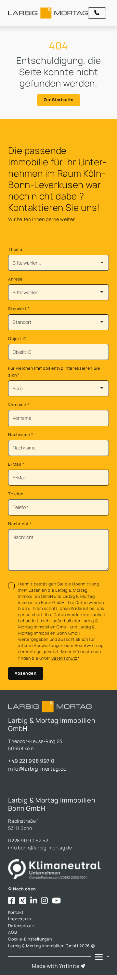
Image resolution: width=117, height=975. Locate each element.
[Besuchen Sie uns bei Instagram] (44, 901)
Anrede (15, 279)
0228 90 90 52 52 (28, 840)
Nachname (20, 434)
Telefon (15, 494)
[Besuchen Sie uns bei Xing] (22, 901)
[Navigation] (99, 957)
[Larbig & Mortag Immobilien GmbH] (48, 13)
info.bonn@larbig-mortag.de (40, 848)
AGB (12, 932)
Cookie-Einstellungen (30, 939)
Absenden (25, 673)
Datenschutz (64, 658)
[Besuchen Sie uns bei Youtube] (56, 901)
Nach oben (24, 889)
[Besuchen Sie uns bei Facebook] (11, 901)
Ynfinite (69, 965)
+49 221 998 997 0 (31, 760)
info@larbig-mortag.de (37, 768)
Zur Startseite (59, 100)
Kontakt (16, 912)
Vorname (19, 404)
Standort (19, 308)
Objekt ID (17, 338)
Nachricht (20, 524)
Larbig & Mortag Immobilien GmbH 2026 (49, 946)
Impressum (19, 919)
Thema (15, 249)
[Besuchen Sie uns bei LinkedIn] (33, 901)
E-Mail (16, 464)
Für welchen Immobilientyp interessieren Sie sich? (54, 371)
